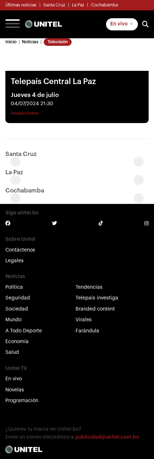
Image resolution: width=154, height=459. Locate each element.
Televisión (58, 42)
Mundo (13, 319)
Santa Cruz (54, 5)
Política (14, 287)
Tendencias (89, 287)
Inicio (10, 42)
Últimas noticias (21, 5)
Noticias (30, 42)
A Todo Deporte (23, 330)
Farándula (87, 330)
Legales (14, 260)
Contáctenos (20, 250)
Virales (84, 319)
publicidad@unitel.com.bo (107, 437)
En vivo (119, 23)
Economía (17, 341)
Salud (12, 352)
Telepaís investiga (97, 298)
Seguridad (17, 298)
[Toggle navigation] (12, 24)
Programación (21, 400)
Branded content (95, 309)
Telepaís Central (25, 113)
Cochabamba (104, 5)
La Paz (78, 5)
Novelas (14, 389)
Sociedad (16, 309)
